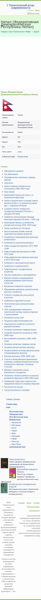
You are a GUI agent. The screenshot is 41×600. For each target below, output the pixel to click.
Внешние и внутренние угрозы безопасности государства (16, 371)
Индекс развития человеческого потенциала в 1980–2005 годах (17, 187)
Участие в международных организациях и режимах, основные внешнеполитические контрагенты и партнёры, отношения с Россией (21, 363)
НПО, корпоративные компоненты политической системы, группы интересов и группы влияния (20, 312)
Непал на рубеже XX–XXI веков (17, 228)
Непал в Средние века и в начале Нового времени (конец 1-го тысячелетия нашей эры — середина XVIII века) (21, 203)
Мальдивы (16, 436)
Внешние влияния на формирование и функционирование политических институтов (18, 280)
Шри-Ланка (16, 444)
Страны (31, 10)
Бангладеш (16, 425)
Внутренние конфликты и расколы (18, 286)
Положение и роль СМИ (14, 318)
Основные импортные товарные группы (20, 344)
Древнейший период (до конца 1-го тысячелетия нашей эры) (18, 196)
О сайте (36, 503)
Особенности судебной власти (16, 266)
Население (8, 183)
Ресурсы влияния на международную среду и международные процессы (21, 351)
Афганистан (16, 422)
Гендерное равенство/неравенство (18, 321)
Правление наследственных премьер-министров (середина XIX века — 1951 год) (21, 218)
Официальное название (13, 171)
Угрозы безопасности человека (17, 390)
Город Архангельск (17, 459)
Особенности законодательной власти (19, 263)
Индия (14, 430)
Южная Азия (19, 32)
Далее (36, 32)
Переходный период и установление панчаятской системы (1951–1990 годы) (20, 223)
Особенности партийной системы (17, 301)
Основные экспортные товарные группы (20, 330)
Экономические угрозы (13, 387)
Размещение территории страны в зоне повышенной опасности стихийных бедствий (21, 382)
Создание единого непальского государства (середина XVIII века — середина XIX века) (18, 211)
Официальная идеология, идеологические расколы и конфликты (21, 290)
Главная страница (13, 399)
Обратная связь (33, 13)
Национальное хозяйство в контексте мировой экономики (19, 325)
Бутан (14, 428)
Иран (14, 433)
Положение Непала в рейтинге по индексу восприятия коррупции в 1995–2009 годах (21, 376)
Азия (10, 32)
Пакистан (15, 441)
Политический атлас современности (22, 6)
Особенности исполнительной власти (19, 243)
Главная (4, 32)
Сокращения (34, 510)
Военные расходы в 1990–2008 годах (19, 356)
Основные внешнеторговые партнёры (19, 347)
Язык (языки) (9, 192)
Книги (37, 10)
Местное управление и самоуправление (20, 275)
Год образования (11, 174)
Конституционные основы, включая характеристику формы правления (18, 232)
